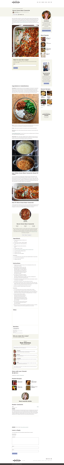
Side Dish (15, 8)
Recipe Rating (14, 434)
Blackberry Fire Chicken (43, 105)
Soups (41, 95)
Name (13, 446)
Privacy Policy (50, 460)
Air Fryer (47, 37)
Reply (38, 406)
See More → (42, 107)
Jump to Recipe (15, 14)
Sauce (18, 380)
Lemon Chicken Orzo (49, 105)
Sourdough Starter (48, 54)
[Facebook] (48, 459)
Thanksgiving (18, 12)
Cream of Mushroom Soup (16, 133)
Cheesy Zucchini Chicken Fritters (33, 382)
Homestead (39, 460)
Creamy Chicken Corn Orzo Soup (43, 97)
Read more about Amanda (46, 30)
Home (13, 8)
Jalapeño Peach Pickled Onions (19, 382)
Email (13, 449)
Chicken (42, 104)
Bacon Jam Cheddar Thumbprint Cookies (49, 97)
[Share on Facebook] (19, 14)
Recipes (43, 460)
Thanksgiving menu (25, 21)
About (36, 460)
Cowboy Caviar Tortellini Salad (19, 387)
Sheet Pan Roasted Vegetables (34, 387)
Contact (46, 460)
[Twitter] (51, 459)
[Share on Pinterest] (21, 14)
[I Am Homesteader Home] (16, 2)
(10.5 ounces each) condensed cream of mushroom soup (24, 249)
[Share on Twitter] (20, 14)
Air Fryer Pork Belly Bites (48, 38)
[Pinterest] (46, 459)
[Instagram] (49, 459)
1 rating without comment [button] (24, 427)
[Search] (51, 2)
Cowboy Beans (48, 43)
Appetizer (32, 380)
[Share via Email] (23, 14)
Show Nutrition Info (16, 328)
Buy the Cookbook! (46, 83)
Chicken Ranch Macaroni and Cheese (48, 49)
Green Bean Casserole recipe (20, 22)
